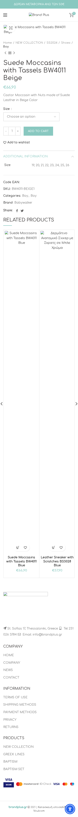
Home (7, 42)
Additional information (25, 156)
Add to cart (38, 131)
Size (7, 109)
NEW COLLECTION (29, 42)
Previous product (5, 53)
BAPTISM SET (13, 769)
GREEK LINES (13, 754)
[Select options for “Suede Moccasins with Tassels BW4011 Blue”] (17, 547)
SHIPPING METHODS (19, 704)
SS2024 (52, 42)
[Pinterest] (26, 210)
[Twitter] (22, 210)
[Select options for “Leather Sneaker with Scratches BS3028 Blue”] (53, 547)
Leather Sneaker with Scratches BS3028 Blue (57, 561)
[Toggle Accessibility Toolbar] (70, 809)
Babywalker (23, 202)
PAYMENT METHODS (20, 712)
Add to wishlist (18, 142)
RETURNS (10, 727)
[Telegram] (31, 210)
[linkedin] (29, 210)
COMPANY (11, 662)
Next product (14, 53)
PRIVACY (9, 719)
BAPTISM (10, 761)
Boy (6, 46)
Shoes (65, 42)
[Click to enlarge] (10, 28)
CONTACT (11, 677)
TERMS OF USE (15, 697)
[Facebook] (17, 210)
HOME (8, 655)
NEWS (8, 670)
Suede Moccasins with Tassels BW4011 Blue (21, 561)
